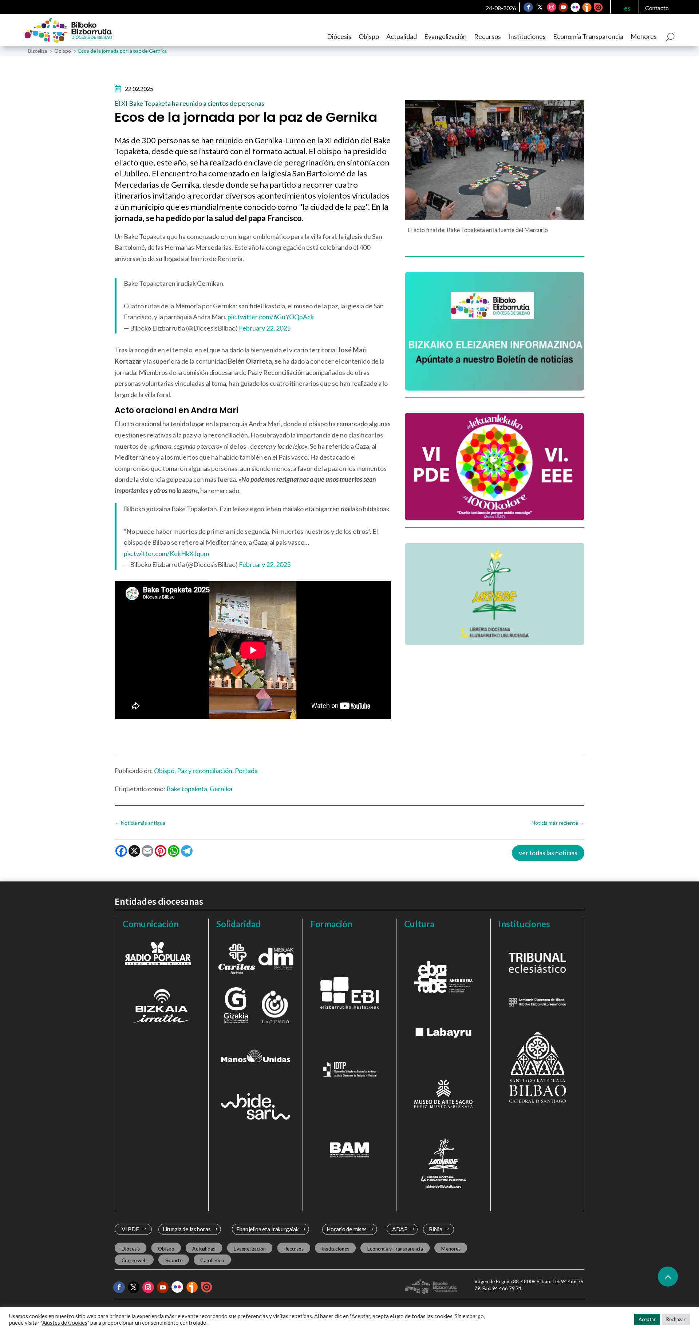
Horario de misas (347, 1229)
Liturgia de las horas (187, 1229)
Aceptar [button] (647, 1319)
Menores (644, 36)
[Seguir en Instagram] (551, 7)
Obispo (369, 36)
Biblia (435, 1229)
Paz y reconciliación (204, 771)
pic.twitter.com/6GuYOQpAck (271, 317)
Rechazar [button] (676, 1319)
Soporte (173, 1260)
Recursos (487, 36)
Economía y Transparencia (395, 1249)
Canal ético (212, 1260)
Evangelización (445, 36)
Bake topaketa (186, 789)
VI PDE (130, 1229)
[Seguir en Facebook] (528, 7)
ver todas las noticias (548, 853)
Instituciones (527, 36)
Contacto (657, 7)
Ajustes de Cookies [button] (64, 1323)
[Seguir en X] (540, 7)
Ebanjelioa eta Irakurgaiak (267, 1229)
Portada (246, 771)
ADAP (399, 1229)
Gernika (221, 789)
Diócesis (339, 36)
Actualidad (401, 36)
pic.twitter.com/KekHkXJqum (166, 553)
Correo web (134, 1260)
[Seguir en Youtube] (563, 7)
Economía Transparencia (588, 36)
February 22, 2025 (265, 328)
